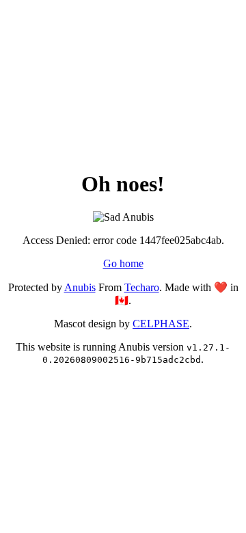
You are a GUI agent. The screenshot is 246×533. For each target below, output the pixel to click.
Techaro (141, 287)
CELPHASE (161, 323)
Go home (123, 263)
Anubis (80, 287)
